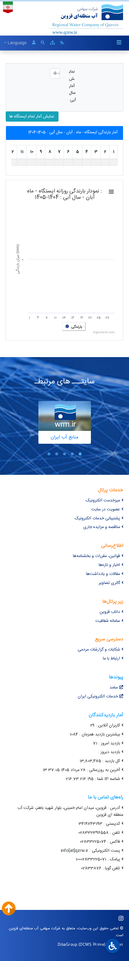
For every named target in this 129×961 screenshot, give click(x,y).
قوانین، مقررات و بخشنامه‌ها (96, 556)
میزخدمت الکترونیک (103, 500)
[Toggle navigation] (119, 43)
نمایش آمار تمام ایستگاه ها (32, 116)
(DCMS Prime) (92, 944)
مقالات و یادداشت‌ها (103, 574)
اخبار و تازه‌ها (109, 565)
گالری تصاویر (109, 583)
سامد (114, 687)
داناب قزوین (110, 612)
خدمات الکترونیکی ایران (98, 696)
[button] (80, 454)
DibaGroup (67, 944)
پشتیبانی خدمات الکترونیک (97, 518)
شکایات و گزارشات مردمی (99, 649)
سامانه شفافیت (107, 621)
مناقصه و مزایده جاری (101, 527)
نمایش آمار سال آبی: (72, 86)
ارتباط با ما (111, 658)
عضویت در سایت (105, 509)
